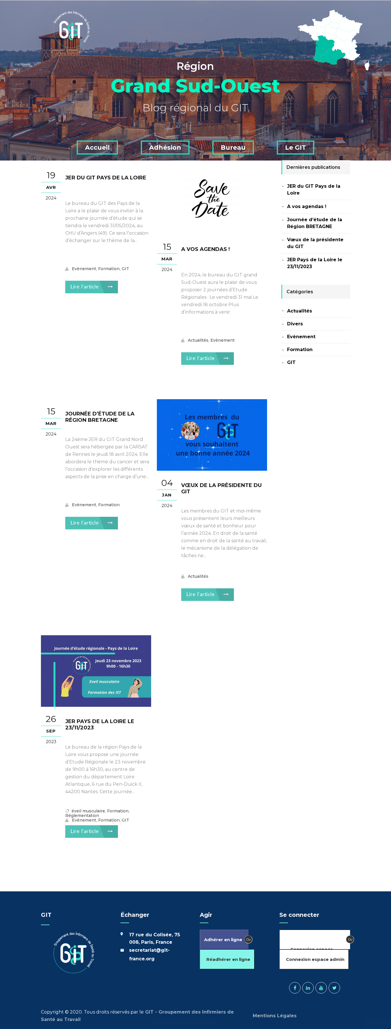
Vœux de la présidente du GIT (315, 243)
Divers (295, 323)
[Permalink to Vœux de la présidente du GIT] (212, 469)
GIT (125, 268)
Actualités (198, 340)
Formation (109, 268)
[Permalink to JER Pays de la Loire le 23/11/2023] (96, 705)
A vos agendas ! (205, 249)
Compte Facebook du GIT (295, 988)
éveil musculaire (88, 811)
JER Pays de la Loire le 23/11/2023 (314, 263)
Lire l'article (85, 287)
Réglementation (82, 815)
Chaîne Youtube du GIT (321, 988)
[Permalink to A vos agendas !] (212, 233)
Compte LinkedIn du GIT (308, 988)
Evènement (84, 268)
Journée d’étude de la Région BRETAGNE (100, 417)
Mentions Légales (275, 1015)
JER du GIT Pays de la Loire (105, 178)
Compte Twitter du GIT (334, 988)
